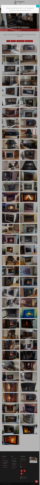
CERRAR (38, 6)
